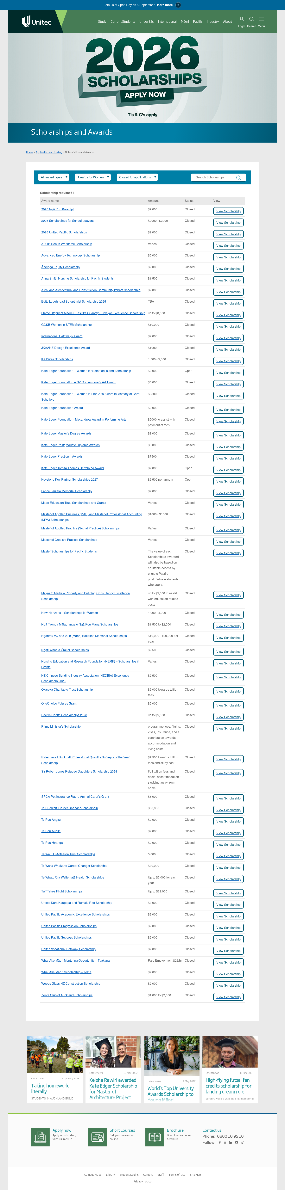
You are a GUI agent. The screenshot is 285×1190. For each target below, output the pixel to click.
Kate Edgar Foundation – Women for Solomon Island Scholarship (86, 370)
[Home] (36, 21)
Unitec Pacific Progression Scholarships (69, 926)
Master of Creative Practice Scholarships (69, 539)
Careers (148, 1174)
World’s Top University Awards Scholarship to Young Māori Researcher (171, 1097)
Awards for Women (91, 177)
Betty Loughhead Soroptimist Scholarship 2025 (73, 301)
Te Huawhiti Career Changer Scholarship (69, 808)
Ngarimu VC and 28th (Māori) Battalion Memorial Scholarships (84, 635)
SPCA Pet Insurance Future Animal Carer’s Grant (75, 796)
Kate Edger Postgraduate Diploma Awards (70, 445)
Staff (160, 1174)
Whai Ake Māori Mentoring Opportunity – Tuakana (75, 960)
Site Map (195, 1174)
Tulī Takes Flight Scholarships (62, 891)
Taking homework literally (50, 1088)
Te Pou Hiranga (52, 842)
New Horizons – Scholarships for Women (69, 612)
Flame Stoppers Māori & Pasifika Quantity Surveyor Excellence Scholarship (93, 313)
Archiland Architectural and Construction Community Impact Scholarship (90, 290)
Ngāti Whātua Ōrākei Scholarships (65, 650)
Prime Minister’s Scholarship (61, 726)
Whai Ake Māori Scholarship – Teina (66, 972)
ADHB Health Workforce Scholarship (66, 244)
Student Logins (129, 1174)
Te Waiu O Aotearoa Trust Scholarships (68, 854)
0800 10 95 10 (230, 1136)
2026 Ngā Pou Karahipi (57, 209)
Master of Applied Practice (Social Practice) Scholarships (80, 528)
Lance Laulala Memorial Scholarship (66, 491)
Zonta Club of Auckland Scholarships (66, 995)
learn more (165, 5)
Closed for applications (135, 177)
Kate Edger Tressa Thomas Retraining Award (72, 468)
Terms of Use (177, 1174)
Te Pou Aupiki (50, 831)
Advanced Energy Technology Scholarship (70, 255)
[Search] (238, 178)
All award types (51, 177)
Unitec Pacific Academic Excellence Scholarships (75, 914)
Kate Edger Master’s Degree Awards (66, 433)
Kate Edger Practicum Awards (62, 456)
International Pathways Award (61, 336)
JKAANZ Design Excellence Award (65, 347)
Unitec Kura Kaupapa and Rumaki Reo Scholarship (76, 902)
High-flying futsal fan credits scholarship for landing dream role (228, 1085)
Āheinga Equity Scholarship (60, 267)
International (167, 21)
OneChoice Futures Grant (58, 703)
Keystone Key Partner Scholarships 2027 (69, 479)
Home (29, 152)
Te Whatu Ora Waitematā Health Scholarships (72, 877)
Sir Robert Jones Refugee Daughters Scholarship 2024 (79, 771)
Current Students (123, 21)
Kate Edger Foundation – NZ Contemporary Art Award (78, 382)
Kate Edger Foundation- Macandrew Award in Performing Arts (83, 419)
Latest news (38, 1078)
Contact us (212, 1130)
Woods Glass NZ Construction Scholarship (70, 983)
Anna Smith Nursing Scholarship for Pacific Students (77, 278)
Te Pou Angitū (51, 819)
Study (102, 21)
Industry (213, 21)
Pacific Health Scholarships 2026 (64, 715)
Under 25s (146, 21)
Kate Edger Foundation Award (62, 407)
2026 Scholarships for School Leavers (67, 220)
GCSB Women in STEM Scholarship (66, 324)
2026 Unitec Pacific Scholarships (64, 232)
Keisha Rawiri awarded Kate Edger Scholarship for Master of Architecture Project (113, 1088)
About (227, 21)
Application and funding (49, 152)
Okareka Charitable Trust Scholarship (67, 689)
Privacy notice (142, 1181)
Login (241, 26)
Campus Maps (92, 1174)
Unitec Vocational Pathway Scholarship (68, 949)
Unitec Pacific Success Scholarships (66, 937)
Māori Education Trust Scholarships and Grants (73, 502)
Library (110, 1174)
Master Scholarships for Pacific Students (69, 551)
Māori (185, 21)
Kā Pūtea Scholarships (57, 359)
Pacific (198, 21)
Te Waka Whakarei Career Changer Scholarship (74, 865)
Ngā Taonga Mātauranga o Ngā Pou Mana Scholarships (79, 624)
